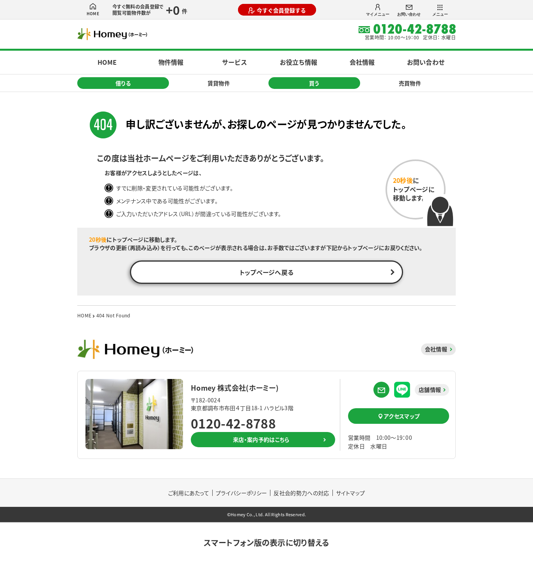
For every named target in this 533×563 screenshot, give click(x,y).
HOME (93, 13)
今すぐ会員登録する (281, 10)
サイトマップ (350, 493)
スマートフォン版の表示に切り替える (266, 542)
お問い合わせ (409, 14)
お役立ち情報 (298, 62)
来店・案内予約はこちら (261, 439)
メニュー (440, 14)
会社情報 (362, 62)
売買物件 (410, 83)
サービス (234, 62)
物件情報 (170, 62)
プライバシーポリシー (241, 493)
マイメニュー (377, 14)
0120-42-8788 (233, 423)
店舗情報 (430, 389)
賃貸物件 (219, 83)
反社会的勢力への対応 (301, 493)
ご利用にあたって (189, 493)
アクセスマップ (401, 416)
